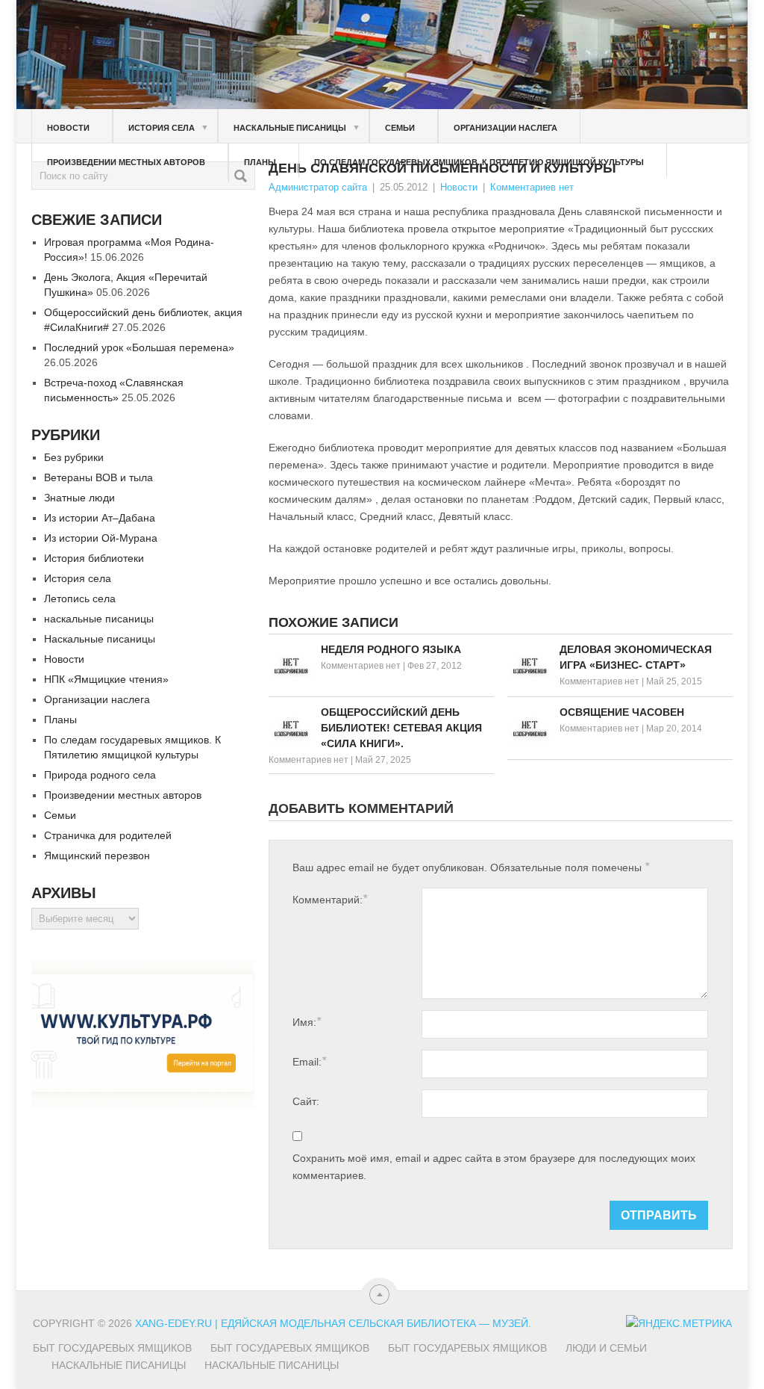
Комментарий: (329, 899)
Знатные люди (79, 498)
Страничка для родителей (108, 835)
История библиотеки (94, 558)
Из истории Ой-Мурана (100, 538)
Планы (260, 162)
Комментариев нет (532, 187)
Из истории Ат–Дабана (99, 518)
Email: (309, 1061)
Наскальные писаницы (297, 127)
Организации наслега (505, 127)
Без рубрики (74, 457)
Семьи (400, 127)
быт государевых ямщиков (467, 1348)
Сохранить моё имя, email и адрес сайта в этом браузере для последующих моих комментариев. (493, 1166)
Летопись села (80, 598)
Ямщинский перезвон (97, 855)
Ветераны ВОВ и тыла (98, 477)
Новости (68, 127)
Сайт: (305, 1101)
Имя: (306, 1021)
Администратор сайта (318, 187)
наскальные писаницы (99, 619)
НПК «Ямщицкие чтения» (106, 679)
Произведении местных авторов (126, 162)
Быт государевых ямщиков (112, 1348)
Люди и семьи (606, 1348)
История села (168, 127)
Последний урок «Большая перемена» (139, 347)
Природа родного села (100, 775)
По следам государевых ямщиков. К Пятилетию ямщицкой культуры (479, 162)
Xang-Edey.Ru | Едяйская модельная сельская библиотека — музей (331, 1323)
